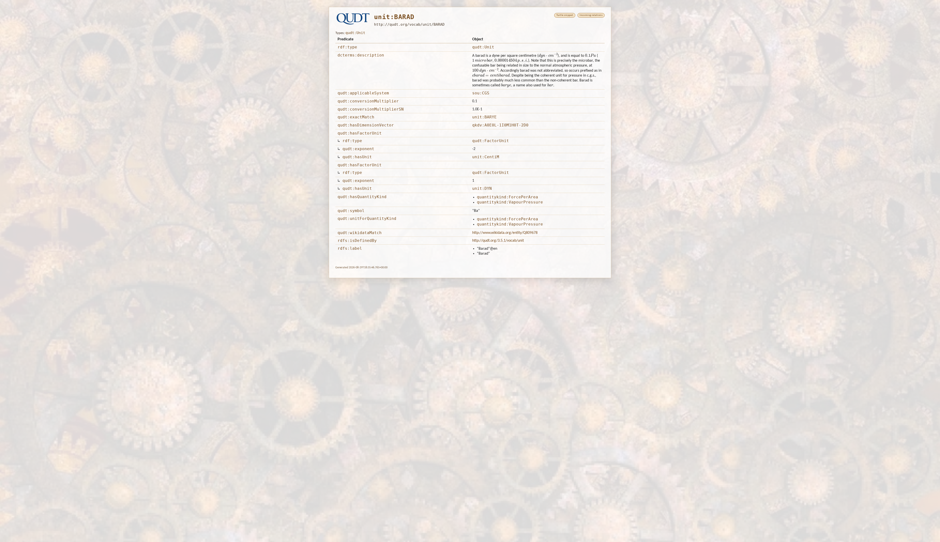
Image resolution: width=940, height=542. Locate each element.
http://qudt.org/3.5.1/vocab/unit (498, 241)
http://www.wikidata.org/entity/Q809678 (505, 233)
